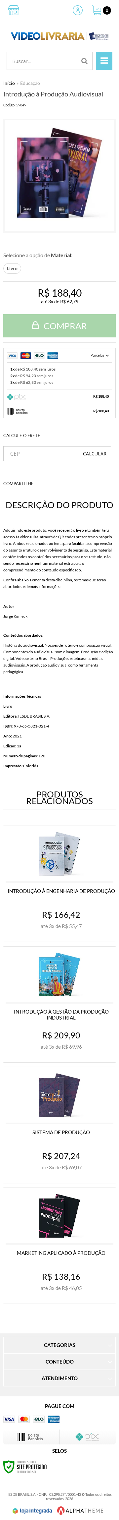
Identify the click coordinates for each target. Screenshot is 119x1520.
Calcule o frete (21, 435)
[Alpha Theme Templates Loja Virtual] (80, 1510)
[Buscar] (85, 61)
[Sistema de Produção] (59, 1125)
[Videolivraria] (59, 36)
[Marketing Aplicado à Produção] (59, 1246)
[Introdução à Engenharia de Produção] (59, 884)
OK (94, 453)
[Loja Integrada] (32, 1511)
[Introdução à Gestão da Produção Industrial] (59, 1004)
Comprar (64, 326)
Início (9, 83)
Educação (30, 83)
